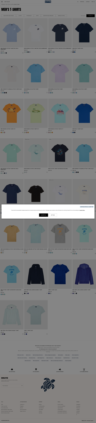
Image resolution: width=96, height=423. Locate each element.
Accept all (43, 215)
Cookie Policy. (82, 210)
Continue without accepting (86, 206)
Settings (53, 215)
